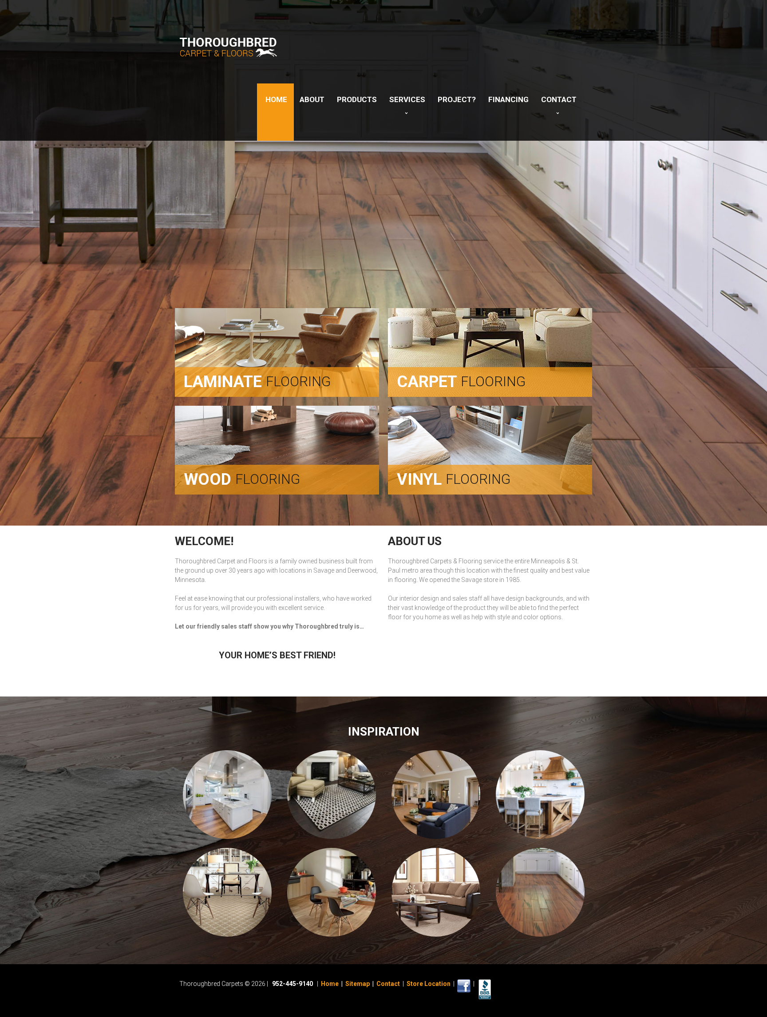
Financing (508, 99)
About (312, 99)
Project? (457, 99)
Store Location (429, 983)
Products (357, 99)
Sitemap (357, 983)
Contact (559, 99)
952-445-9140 (292, 983)
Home (276, 99)
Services (407, 99)
